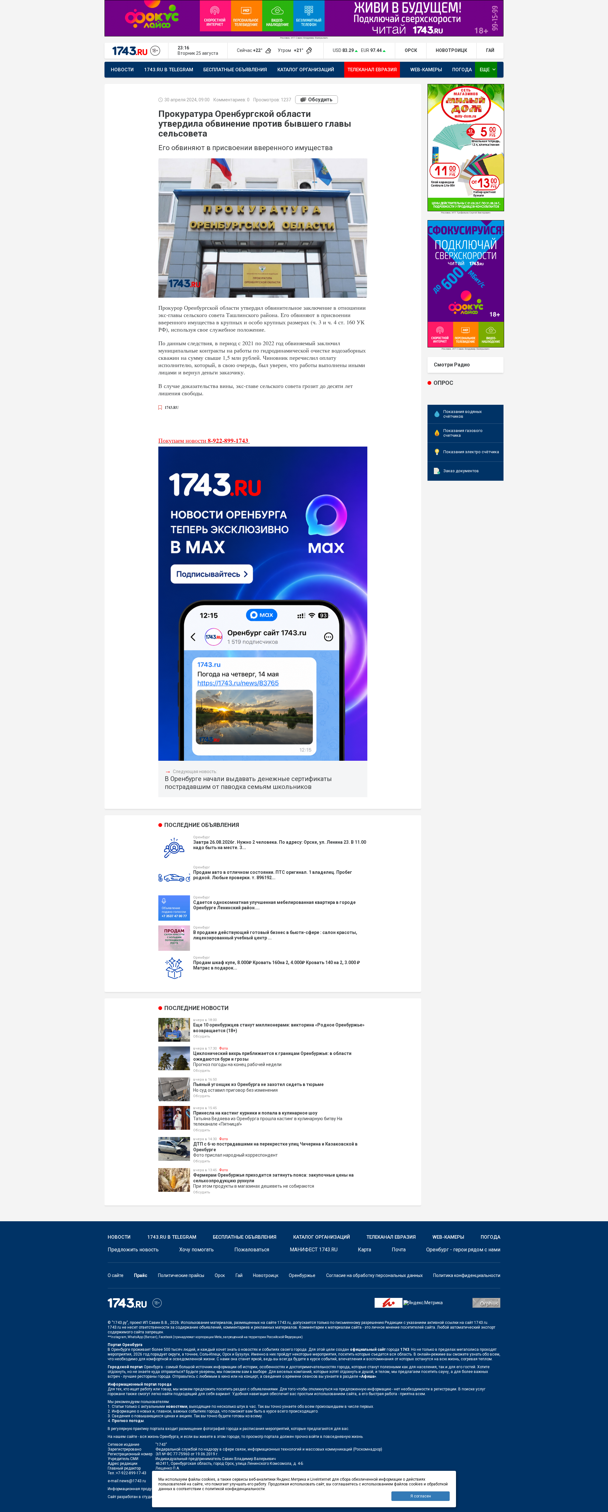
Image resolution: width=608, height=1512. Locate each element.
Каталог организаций (305, 70)
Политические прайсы (181, 1275)
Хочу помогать (196, 1250)
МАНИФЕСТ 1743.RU (314, 1250)
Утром (291, 50)
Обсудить (320, 100)
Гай (239, 1275)
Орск (220, 1275)
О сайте (116, 1275)
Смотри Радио (452, 365)
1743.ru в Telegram (168, 70)
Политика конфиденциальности (466, 1275)
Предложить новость (133, 1250)
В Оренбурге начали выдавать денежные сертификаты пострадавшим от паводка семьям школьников (248, 783)
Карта (364, 1250)
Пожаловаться (251, 1250)
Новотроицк (265, 1275)
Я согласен (420, 1496)
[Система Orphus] (486, 1302)
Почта (399, 1250)
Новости (122, 70)
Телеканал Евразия (372, 70)
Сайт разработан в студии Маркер (138, 1497)
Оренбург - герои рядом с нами (463, 1250)
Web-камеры (426, 70)
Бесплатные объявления (235, 70)
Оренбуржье (302, 1275)
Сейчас (250, 50)
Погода (462, 70)
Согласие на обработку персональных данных (374, 1275)
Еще (488, 69)
